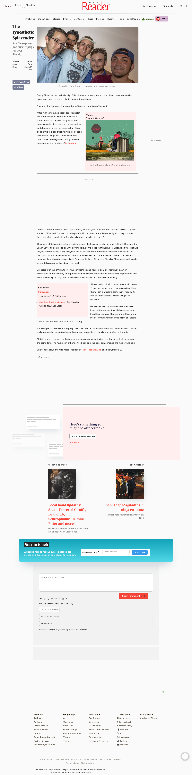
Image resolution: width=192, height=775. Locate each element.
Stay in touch (123, 714)
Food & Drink (95, 714)
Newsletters (123, 718)
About (50, 759)
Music (90, 18)
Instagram (124, 737)
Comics (37, 733)
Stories (56, 18)
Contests (79, 18)
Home (42, 759)
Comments (43, 357)
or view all (74, 442)
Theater (111, 18)
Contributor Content (44, 737)
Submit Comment (131, 596)
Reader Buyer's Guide (44, 744)
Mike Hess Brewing (91, 349)
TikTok (123, 741)
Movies (100, 18)
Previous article (59, 464)
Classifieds (43, 18)
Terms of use (72, 763)
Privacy (117, 759)
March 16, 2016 (28, 68)
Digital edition (88, 763)
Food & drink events (99, 729)
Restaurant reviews (98, 741)
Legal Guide (133, 18)
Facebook (124, 729)
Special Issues (41, 729)
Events (67, 18)
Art (64, 718)
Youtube (123, 744)
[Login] (186, 6)
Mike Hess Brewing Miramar (51, 302)
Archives (30, 18)
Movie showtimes (72, 733)
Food (121, 18)
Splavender (71, 143)
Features (38, 714)
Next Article (134, 464)
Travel (66, 741)
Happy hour (94, 733)
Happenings (69, 714)
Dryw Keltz (15, 65)
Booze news (95, 725)
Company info (147, 714)
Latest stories (41, 725)
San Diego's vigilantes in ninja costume (125, 507)
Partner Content (42, 741)
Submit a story (124, 725)
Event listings (70, 729)
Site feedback (124, 722)
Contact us (77, 759)
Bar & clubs (94, 718)
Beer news (94, 722)
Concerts (68, 722)
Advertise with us (93, 759)
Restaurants (95, 737)
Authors (38, 722)
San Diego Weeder (149, 718)
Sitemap (108, 759)
